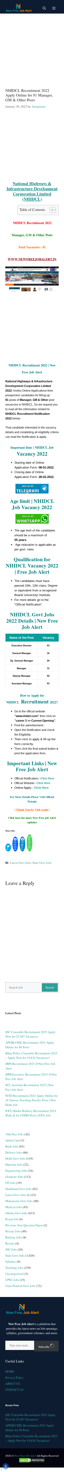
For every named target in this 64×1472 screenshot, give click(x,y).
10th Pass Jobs (14, 1134)
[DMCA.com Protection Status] (32, 1462)
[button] (44, 8)
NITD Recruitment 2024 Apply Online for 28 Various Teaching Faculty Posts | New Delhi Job (31, 1100)
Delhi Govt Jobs (15, 1158)
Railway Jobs (13, 1237)
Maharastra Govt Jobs (19, 1201)
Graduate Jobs (14, 1177)
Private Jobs (13, 1231)
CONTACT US (14, 1390)
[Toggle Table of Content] (51, 210)
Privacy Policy (14, 1377)
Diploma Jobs (14, 1164)
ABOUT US (12, 1384)
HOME (9, 1371)
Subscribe (44, 1347)
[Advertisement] (32, 49)
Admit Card (12, 1140)
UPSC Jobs (12, 1280)
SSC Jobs (11, 1249)
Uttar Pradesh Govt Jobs (20, 1286)
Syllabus (10, 1262)
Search (50, 987)
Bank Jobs (11, 1146)
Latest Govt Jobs (20, 863)
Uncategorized (14, 1274)
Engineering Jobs (16, 1171)
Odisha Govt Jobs (16, 1213)
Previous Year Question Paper (24, 1225)
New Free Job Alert (25, 1455)
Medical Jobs (13, 1207)
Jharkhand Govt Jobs (18, 1189)
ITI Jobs (10, 1183)
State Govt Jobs (42, 863)
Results (10, 1243)
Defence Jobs (13, 1152)
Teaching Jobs (14, 1268)
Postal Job (11, 1219)
